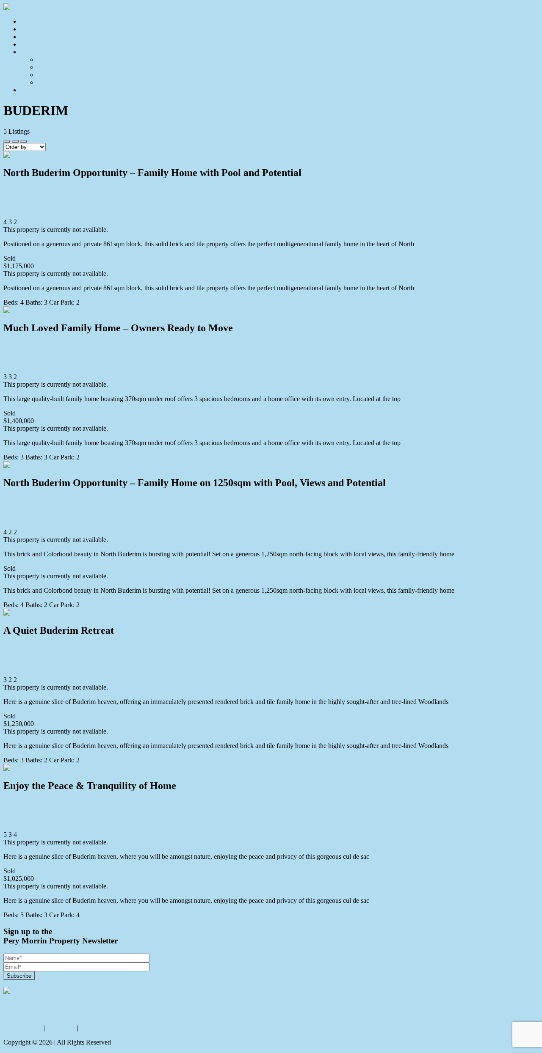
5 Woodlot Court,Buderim (41, 508)
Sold (26, 36)
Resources (51, 82)
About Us (50, 59)
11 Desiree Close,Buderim (40, 811)
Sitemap (91, 1027)
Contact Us (35, 89)
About (28, 51)
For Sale (31, 29)
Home (28, 21)
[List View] (23, 141)
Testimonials (54, 74)
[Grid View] (15, 141)
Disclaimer (61, 1027)
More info (429, 243)
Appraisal (33, 44)
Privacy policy (22, 1027)
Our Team (50, 67)
